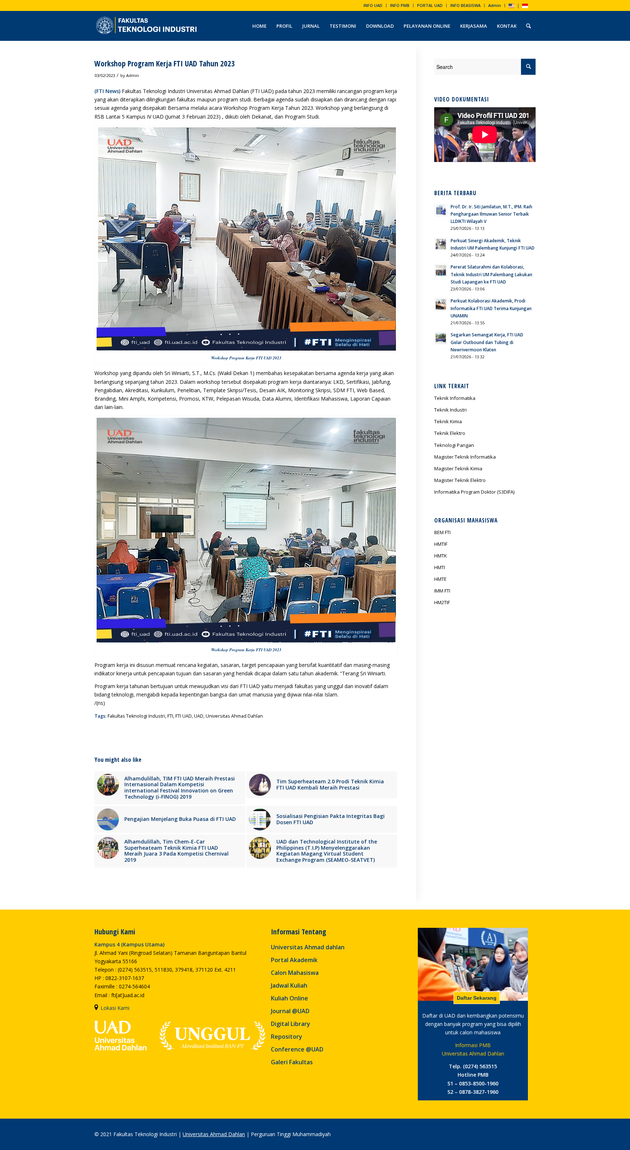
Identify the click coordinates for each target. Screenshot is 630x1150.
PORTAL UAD (430, 5)
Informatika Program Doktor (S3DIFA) (474, 492)
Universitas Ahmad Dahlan (234, 716)
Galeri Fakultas (292, 1062)
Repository (286, 1037)
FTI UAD (183, 716)
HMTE (440, 579)
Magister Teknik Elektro (460, 480)
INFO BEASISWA (465, 5)
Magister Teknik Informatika (465, 457)
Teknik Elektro (449, 433)
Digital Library (290, 1024)
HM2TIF (442, 602)
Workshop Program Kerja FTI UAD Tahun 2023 (164, 63)
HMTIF (440, 544)
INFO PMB (399, 5)
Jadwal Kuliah (289, 985)
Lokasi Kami (115, 1007)
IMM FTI (442, 590)
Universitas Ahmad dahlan (308, 947)
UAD (198, 716)
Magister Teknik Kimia (458, 468)
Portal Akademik (294, 960)
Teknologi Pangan (454, 445)
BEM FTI (442, 532)
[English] (511, 6)
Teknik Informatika (454, 398)
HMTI (439, 567)
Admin (494, 5)
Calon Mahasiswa (295, 973)
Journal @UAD (290, 1011)
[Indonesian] (525, 6)
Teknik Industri (450, 409)
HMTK (440, 555)
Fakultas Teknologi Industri (136, 716)
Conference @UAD (297, 1049)
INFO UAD (372, 5)
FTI (170, 716)
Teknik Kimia (448, 421)
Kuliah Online (289, 998)
